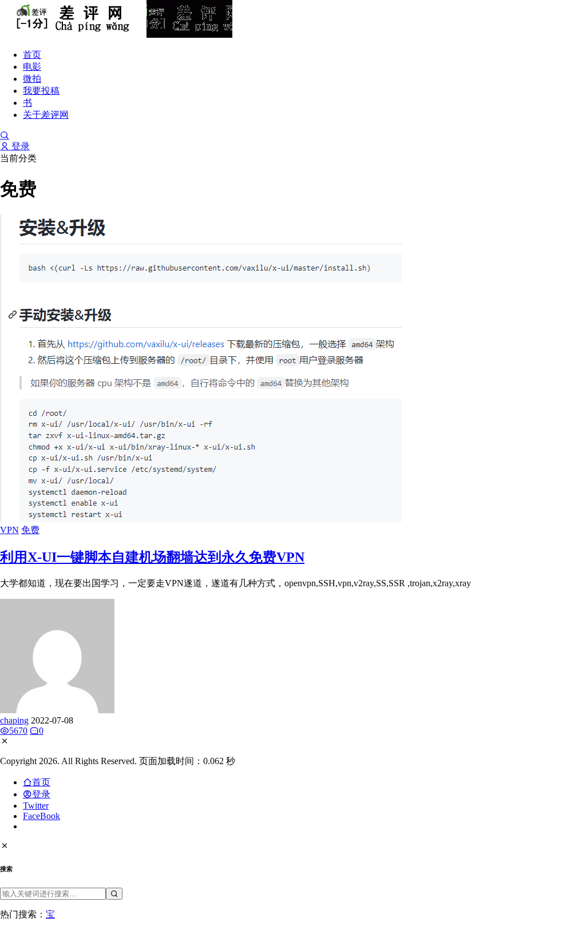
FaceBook (41, 816)
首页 (32, 54)
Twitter (36, 805)
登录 (19, 146)
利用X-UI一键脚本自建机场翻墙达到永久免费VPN (152, 557)
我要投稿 (41, 91)
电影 (32, 66)
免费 (30, 530)
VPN (9, 530)
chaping (14, 720)
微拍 (32, 79)
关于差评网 (46, 115)
